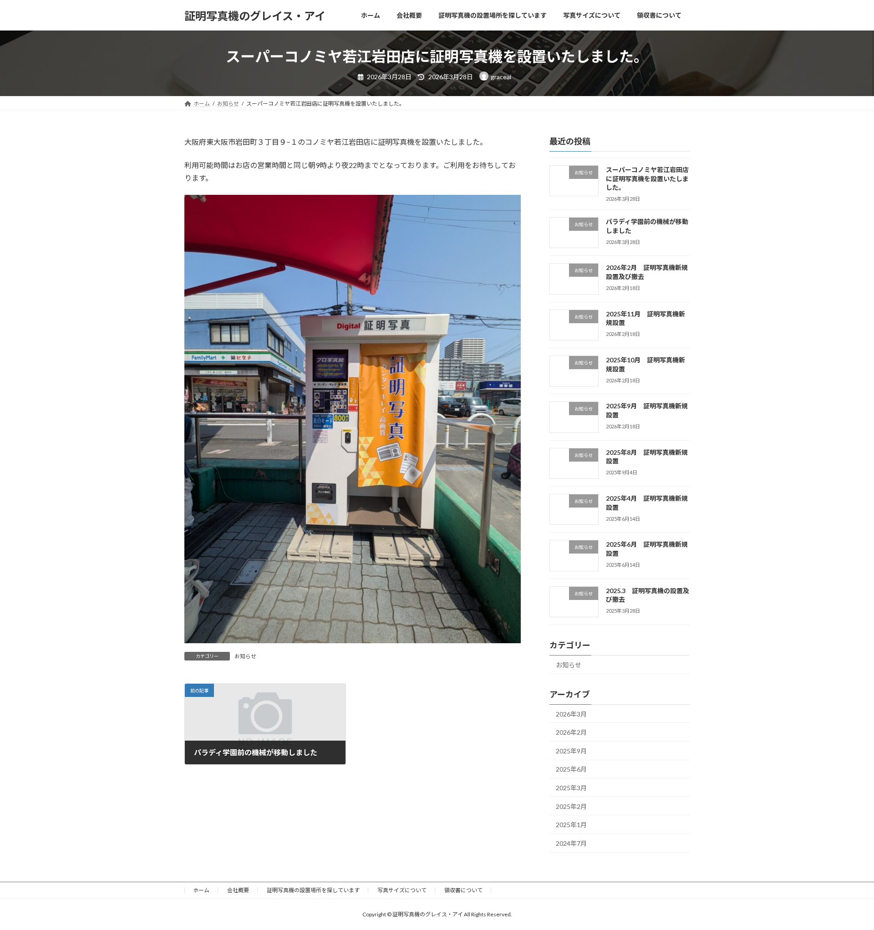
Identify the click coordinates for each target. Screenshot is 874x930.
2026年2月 (571, 732)
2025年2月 (571, 806)
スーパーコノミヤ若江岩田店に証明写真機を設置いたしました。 (647, 178)
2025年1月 (571, 824)
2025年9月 (571, 751)
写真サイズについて (402, 890)
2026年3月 (571, 714)
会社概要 (238, 890)
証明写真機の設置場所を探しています (313, 890)
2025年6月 (571, 769)
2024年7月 (571, 843)
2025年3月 (571, 788)
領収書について (463, 890)
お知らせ (245, 656)
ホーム (201, 890)
